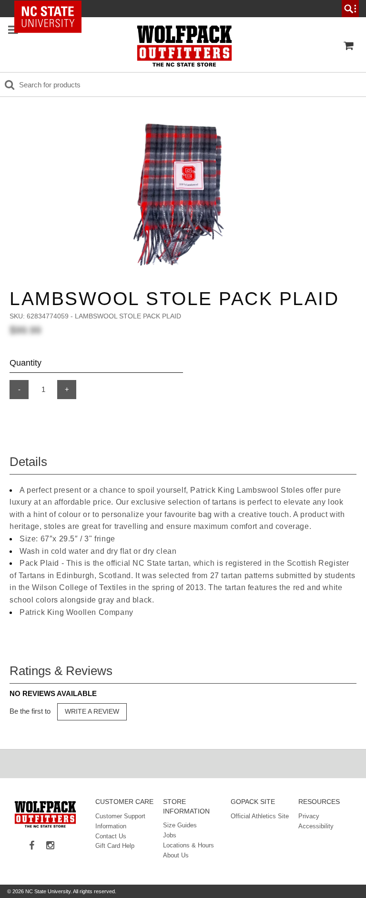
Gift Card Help (114, 845)
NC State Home (51, 8)
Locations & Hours (188, 845)
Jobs (169, 835)
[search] (350, 8)
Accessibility (316, 826)
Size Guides (180, 825)
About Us (176, 855)
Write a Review (92, 711)
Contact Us (110, 836)
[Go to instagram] (53, 846)
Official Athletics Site (260, 816)
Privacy (308, 816)
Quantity (25, 363)
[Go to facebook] (35, 846)
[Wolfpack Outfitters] (184, 46)
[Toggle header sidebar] (12, 30)
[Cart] (348, 45)
